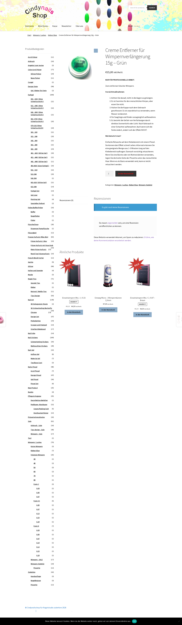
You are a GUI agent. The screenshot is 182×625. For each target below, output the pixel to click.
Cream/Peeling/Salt (41, 409)
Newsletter (66, 26)
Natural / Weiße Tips (39, 291)
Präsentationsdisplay (36, 417)
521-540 (34, 174)
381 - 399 (34, 149)
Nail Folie (31, 333)
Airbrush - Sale (36, 425)
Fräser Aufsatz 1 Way (39, 241)
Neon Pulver (35, 78)
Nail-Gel (31, 350)
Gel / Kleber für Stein (39, 90)
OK (134, 621)
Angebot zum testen (36, 65)
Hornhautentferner (41, 413)
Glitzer (30, 266)
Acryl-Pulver (32, 57)
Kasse (54, 26)
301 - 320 (34, 132)
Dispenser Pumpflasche (40, 228)
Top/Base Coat (36, 363)
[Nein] (179, 621)
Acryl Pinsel (35, 371)
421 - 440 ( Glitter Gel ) (39, 157)
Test (29, 438)
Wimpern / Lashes (39, 35)
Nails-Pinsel (32, 367)
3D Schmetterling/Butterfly (41, 308)
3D (35, 459)
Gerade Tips (35, 283)
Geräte (30, 262)
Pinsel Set (34, 383)
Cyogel (30, 82)
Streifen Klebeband (38, 329)
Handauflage (36, 576)
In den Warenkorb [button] (73, 312)
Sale (29, 421)
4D (35, 463)
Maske (30, 274)
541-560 (34, 178)
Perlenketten (36, 321)
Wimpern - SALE (37, 559)
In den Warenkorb (125, 173)
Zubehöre (31, 572)
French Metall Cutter (36, 258)
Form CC (37, 501)
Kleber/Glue (52, 35)
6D (35, 471)
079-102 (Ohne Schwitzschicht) (37, 126)
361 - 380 (34, 145)
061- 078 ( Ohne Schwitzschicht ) (37, 120)
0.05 (37, 492)
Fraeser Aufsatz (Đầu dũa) (38, 237)
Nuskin (30, 392)
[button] (96, 51)
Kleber (33, 287)
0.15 (37, 517)
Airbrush (31, 61)
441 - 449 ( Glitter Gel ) (39, 161)
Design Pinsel (36, 375)
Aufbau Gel (35, 354)
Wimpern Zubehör (145, 185)
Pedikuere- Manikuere (39, 404)
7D (35, 476)
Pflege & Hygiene (34, 396)
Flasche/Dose (33, 224)
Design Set (35, 316)
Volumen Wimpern (38, 455)
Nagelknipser (36, 580)
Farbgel (31, 95)
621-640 (34, 187)
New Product (33, 388)
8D (35, 480)
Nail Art (31, 300)
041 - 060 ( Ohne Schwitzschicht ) (37, 113)
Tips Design (35, 296)
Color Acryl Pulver (34, 69)
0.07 (37, 497)
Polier (33, 220)
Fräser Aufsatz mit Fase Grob (42, 245)
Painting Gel (35, 199)
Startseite (29, 26)
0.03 (37, 488)
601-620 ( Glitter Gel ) (39, 182)
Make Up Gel (35, 358)
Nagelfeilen (35, 216)
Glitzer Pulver (36, 74)
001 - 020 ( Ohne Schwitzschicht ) (37, 100)
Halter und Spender (35, 270)
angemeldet (112, 223)
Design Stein (33, 86)
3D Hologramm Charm (39, 304)
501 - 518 (34, 170)
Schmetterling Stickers (40, 342)
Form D (36, 526)
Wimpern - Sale (36, 434)
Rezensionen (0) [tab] (66, 200)
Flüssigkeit (32, 233)
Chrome (34, 312)
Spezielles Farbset (38, 203)
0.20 (37, 522)
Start (29, 35)
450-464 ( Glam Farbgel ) (40, 166)
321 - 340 (34, 136)
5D (35, 467)
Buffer (33, 212)
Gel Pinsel (34, 379)
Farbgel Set (35, 191)
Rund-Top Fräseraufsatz (40, 254)
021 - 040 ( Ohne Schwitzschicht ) (37, 107)
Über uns (79, 26)
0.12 (37, 513)
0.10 (37, 543)
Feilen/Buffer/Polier (35, 207)
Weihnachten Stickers (39, 346)
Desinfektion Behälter (39, 400)
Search (152, 8)
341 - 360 (34, 140)
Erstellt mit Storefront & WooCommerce (54, 611)
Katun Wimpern (37, 446)
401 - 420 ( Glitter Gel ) (39, 153)
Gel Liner (34, 195)
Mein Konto (43, 26)
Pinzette (37, 568)
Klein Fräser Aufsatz (38, 249)
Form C (36, 484)
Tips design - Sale (37, 430)
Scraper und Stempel (39, 325)
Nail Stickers (33, 337)
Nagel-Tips (32, 279)
